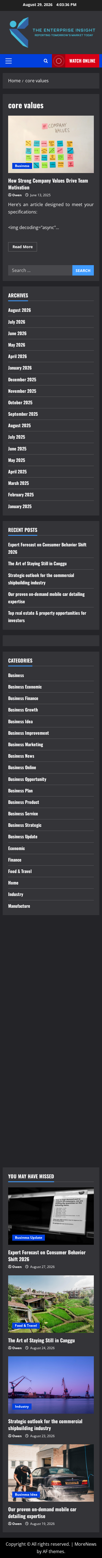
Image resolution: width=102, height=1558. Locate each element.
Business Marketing (25, 744)
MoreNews (86, 1544)
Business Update (23, 836)
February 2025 (21, 494)
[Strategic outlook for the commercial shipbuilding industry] (51, 1385)
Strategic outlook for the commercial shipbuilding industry (45, 1424)
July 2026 (16, 321)
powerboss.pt (22, 930)
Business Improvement (28, 733)
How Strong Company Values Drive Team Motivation (51, 144)
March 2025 (18, 483)
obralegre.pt (21, 1049)
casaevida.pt (21, 1033)
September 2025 (23, 414)
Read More (25, 247)
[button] (8, 60)
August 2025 (19, 425)
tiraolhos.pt (20, 1152)
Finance (14, 859)
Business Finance (23, 698)
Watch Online (82, 60)
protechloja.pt (22, 959)
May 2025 (16, 460)
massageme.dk (23, 1138)
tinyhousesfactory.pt (29, 1011)
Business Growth (23, 709)
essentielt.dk (21, 1086)
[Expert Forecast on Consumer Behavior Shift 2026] (51, 1216)
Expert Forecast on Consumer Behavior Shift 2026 (47, 1256)
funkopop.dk (21, 1130)
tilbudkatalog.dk (24, 1071)
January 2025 (20, 506)
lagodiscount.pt (24, 974)
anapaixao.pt (21, 952)
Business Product (23, 802)
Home (13, 882)
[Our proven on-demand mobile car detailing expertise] (51, 1473)
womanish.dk (21, 1078)
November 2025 (22, 391)
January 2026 (20, 367)
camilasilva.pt (22, 944)
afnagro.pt (19, 937)
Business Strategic (24, 825)
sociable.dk (19, 1100)
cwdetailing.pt (22, 1041)
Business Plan (20, 790)
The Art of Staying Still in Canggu (37, 563)
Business (22, 165)
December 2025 (22, 379)
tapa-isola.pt (21, 1019)
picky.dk (16, 1123)
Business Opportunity (27, 779)
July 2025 (16, 437)
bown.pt (16, 996)
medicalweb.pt (23, 967)
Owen (17, 195)
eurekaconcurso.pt (27, 989)
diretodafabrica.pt (26, 1004)
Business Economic (25, 686)
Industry (15, 894)
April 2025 (17, 471)
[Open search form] (46, 60)
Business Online (22, 767)
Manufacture (19, 906)
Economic (16, 848)
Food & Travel (20, 871)
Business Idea (20, 721)
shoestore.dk (21, 1093)
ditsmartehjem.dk (26, 1115)
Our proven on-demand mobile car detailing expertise (42, 1512)
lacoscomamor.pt (26, 982)
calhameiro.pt (22, 1026)
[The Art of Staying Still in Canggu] (51, 1304)
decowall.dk (20, 1145)
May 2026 (16, 344)
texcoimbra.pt (22, 1063)
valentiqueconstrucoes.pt (34, 1056)
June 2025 (17, 448)
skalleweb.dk (21, 1108)
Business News (21, 755)
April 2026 (17, 356)
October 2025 (20, 402)
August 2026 (19, 310)
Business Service (23, 813)
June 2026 (17, 333)
